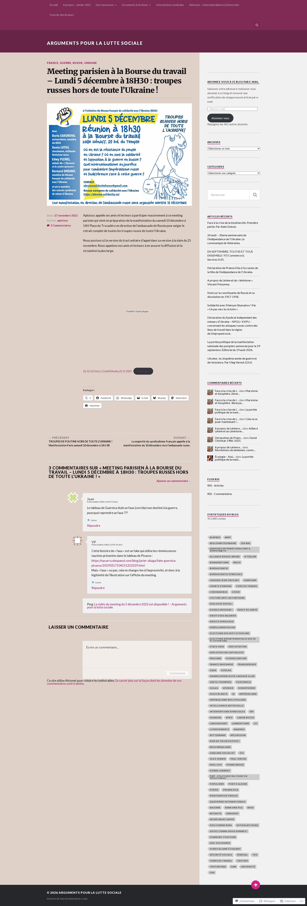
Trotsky (242, 861)
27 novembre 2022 (66, 215)
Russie (78, 62)
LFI (255, 723)
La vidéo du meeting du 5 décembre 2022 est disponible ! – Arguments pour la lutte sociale (137, 605)
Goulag (226, 670)
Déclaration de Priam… (229, 437)
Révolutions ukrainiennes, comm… (235, 450)
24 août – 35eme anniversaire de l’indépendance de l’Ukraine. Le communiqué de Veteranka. (226, 239)
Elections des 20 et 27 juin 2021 (229, 633)
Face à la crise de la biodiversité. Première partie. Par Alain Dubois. (232, 224)
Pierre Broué (235, 765)
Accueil (54, 4)
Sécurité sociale (221, 855)
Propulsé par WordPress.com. (67, 898)
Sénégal (242, 855)
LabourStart (218, 723)
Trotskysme (218, 866)
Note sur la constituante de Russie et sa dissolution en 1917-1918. (231, 294)
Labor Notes (245, 717)
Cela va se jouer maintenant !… (236, 420)
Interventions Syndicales (227, 711)
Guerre (65, 62)
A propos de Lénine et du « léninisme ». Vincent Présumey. (230, 282)
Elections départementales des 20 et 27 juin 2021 (232, 640)
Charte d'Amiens (220, 586)
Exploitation (238, 646)
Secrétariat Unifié (222, 819)
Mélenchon (238, 735)
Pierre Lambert (220, 770)
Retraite (216, 813)
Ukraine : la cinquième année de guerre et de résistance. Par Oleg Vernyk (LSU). (232, 360)
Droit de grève (247, 610)
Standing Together (223, 837)
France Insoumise (221, 664)
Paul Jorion (238, 759)
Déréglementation (222, 627)
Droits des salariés (223, 615)
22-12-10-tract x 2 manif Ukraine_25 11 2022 (107, 371)
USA (212, 872)
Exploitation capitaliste (227, 652)
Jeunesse (215, 717)
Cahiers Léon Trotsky (224, 580)
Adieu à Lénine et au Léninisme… (236, 430)
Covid (236, 592)
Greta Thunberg (220, 682)
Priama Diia (230, 790)
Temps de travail (221, 861)
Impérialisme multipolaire (228, 700)
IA (233, 694)
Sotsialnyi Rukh (247, 825)
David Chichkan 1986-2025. (236, 439)
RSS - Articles (215, 485)
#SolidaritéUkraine (223, 543)
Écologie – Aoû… (225, 456)
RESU (250, 807)
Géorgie (228, 688)
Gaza (213, 670)
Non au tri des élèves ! (225, 741)
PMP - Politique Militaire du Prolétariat (229, 777)
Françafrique (247, 664)
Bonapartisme (219, 562)
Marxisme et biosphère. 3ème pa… (236, 401)
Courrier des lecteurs (62, 14)
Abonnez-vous (220, 118)
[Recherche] (254, 194)
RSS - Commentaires (219, 493)
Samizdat (232, 813)
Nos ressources (105, 4)
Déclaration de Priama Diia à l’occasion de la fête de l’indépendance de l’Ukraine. (232, 269)
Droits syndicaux (222, 621)
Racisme (215, 807)
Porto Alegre (238, 784)
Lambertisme (240, 723)
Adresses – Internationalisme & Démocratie (214, 4)
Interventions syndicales (170, 4)
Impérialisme (248, 694)
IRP (252, 711)
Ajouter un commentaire (172, 480)
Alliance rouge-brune (225, 556)
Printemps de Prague (224, 795)
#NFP (228, 537)
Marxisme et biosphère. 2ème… (236, 392)
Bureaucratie (219, 568)
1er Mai (245, 543)
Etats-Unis (217, 646)
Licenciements (219, 729)
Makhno (239, 729)
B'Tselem (250, 556)
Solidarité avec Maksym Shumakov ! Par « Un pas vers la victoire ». (231, 307)
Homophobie (246, 688)
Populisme (217, 784)
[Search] (257, 25)
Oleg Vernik (218, 759)
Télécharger (143, 371)
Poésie (214, 790)
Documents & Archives (135, 4)
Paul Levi (216, 765)
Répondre (93, 525)
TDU (255, 855)
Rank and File (234, 807)
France (52, 62)
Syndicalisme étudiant (225, 849)
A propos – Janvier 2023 (76, 4)
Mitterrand (218, 735)
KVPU (229, 717)
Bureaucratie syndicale (226, 574)
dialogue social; (221, 604)
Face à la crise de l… (227, 390)
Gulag (214, 688)
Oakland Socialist (222, 753)
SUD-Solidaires (220, 843)
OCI (241, 753)
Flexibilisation (236, 658)
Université (248, 866)
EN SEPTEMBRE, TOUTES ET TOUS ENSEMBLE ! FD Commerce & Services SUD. (230, 255)
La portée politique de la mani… (236, 411)
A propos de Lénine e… (228, 428)
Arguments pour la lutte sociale (95, 43)
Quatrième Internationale (228, 802)
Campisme (250, 580)
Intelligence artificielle (227, 705)
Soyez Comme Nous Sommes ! (228, 831)
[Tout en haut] (255, 884)
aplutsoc (62, 220)
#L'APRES (215, 537)
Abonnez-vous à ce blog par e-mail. (233, 81)
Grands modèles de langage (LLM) (232, 676)
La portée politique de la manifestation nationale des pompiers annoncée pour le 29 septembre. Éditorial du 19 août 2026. (233, 346)
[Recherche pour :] (233, 194)
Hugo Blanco (219, 694)
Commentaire (177, 673)
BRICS (237, 562)
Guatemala (243, 682)
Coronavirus (218, 592)
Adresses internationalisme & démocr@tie (230, 549)
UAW (233, 866)
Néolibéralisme (220, 747)
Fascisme (215, 658)
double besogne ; (221, 610)
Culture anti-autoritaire (227, 598)
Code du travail (246, 586)
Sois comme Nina (221, 825)
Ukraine (90, 62)
